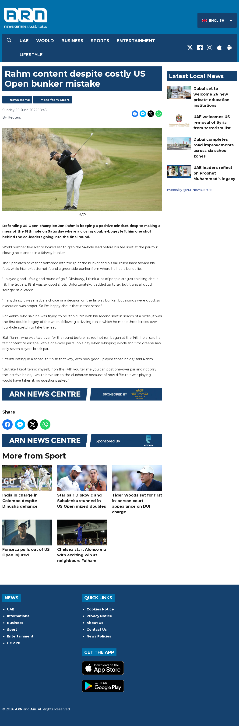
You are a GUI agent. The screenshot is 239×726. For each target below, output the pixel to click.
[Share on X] (151, 113)
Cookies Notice (100, 609)
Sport (12, 629)
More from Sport (55, 100)
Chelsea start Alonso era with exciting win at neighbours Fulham (81, 555)
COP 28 (13, 643)
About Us (95, 623)
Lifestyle (31, 54)
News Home (20, 100)
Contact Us (97, 629)
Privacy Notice (99, 616)
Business (72, 40)
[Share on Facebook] (135, 113)
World (45, 40)
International (18, 616)
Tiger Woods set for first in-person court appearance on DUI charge (137, 503)
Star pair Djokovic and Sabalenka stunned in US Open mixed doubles (81, 501)
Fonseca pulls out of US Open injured (26, 552)
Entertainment (136, 40)
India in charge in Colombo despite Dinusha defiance (20, 501)
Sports (100, 40)
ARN (18, 709)
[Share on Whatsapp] (158, 113)
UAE (24, 40)
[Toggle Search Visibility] (9, 41)
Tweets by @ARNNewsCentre (189, 190)
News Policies (99, 636)
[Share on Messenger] (143, 113)
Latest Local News (196, 76)
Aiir (33, 709)
